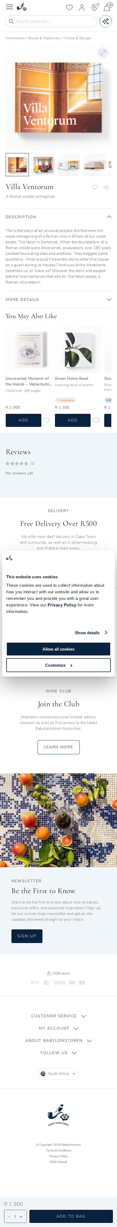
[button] (58, 217)
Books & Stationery (44, 38)
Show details (87, 632)
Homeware (15, 38)
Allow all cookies (58, 649)
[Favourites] (69, 7)
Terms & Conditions (58, 1150)
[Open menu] (9, 7)
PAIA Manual (58, 1162)
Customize (55, 665)
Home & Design (77, 38)
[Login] (82, 7)
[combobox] (58, 1074)
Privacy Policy (62, 605)
